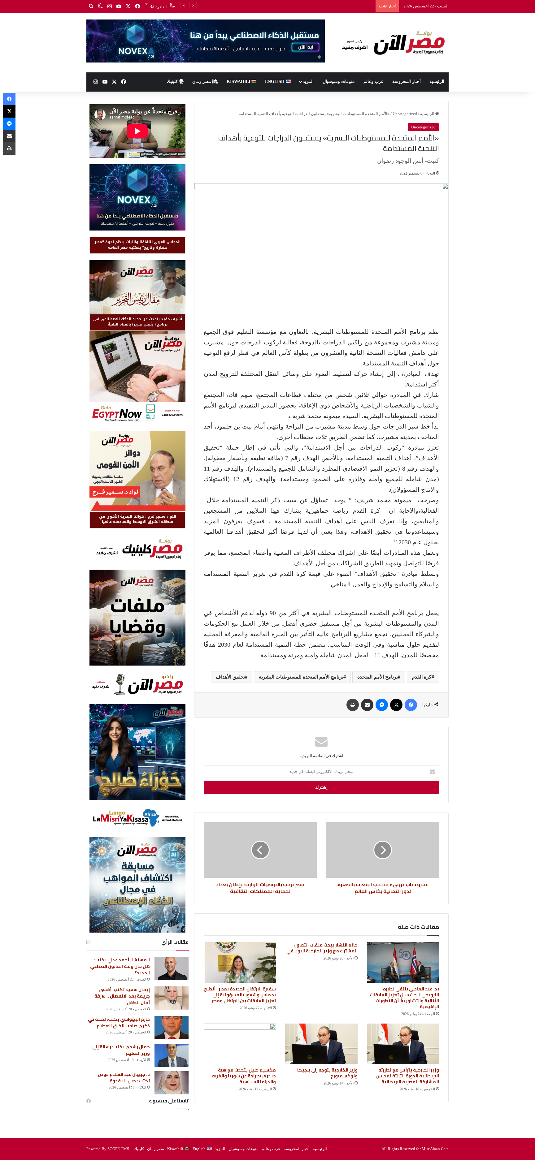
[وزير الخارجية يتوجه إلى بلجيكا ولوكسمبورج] (321, 1044)
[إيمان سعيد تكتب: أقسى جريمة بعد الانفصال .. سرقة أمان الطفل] (171, 998)
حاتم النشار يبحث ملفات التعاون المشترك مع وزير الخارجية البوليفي (322, 948)
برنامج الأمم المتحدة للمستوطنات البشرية (301, 676)
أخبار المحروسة (406, 81)
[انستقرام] (109, 6)
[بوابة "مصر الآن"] (391, 43)
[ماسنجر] (382, 705)
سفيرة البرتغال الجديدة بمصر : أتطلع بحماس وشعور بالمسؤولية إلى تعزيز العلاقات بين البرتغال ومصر (240, 995)
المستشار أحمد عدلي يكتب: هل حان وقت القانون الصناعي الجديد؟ (120, 966)
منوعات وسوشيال (339, 81)
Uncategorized (405, 113)
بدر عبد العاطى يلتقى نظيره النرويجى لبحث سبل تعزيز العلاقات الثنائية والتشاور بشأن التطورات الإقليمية (404, 998)
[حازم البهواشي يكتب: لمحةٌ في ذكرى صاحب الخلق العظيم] (171, 1027)
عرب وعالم (373, 81)
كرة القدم (422, 676)
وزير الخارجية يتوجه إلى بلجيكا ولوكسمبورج (327, 1073)
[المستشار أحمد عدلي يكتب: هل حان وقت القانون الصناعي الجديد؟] (171, 968)
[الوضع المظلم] (100, 6)
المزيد (308, 81)
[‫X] (128, 6)
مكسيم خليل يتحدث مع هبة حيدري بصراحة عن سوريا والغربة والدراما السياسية (244, 1076)
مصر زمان (202, 81)
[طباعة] (352, 705)
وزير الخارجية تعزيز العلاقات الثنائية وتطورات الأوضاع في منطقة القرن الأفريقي (306, 6)
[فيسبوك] (137, 6)
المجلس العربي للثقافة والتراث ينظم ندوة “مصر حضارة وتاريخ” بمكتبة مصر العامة (137, 245)
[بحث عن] (91, 6)
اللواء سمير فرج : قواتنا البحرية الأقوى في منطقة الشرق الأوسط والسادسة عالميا (137, 519)
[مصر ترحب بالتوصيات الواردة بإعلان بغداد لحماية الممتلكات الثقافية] (260, 850)
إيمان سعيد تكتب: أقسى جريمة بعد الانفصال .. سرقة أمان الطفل (122, 996)
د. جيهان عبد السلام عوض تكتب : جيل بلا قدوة (124, 1077)
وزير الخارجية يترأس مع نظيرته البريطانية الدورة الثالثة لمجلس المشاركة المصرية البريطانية (407, 1076)
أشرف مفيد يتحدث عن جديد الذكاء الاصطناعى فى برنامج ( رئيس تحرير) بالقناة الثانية (137, 322)
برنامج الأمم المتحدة (377, 676)
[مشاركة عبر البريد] (367, 705)
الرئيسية (436, 81)
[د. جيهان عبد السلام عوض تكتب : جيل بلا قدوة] (171, 1082)
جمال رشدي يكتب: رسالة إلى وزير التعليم (121, 1050)
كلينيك (173, 81)
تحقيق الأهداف (230, 676)
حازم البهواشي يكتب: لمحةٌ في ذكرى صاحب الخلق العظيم (119, 1022)
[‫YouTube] (119, 6)
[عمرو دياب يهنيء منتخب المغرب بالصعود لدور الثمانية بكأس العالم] (382, 850)
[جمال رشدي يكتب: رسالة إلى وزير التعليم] (171, 1055)
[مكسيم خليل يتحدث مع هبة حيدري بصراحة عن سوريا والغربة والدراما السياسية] (240, 1044)
